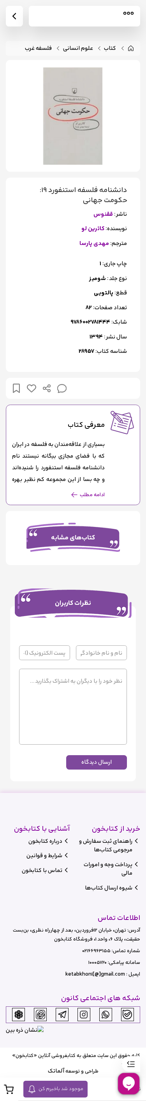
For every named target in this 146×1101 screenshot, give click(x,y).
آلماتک (56, 1071)
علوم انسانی (78, 48)
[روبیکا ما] (18, 1014)
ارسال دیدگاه (96, 762)
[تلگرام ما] (62, 1014)
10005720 (97, 962)
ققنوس (103, 214)
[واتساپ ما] (105, 1014)
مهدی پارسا (94, 243)
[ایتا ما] (40, 1014)
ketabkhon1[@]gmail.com (95, 974)
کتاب (110, 48)
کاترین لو (92, 228)
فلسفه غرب (38, 48)
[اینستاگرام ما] (83, 1014)
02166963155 (96, 951)
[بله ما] (127, 1014)
